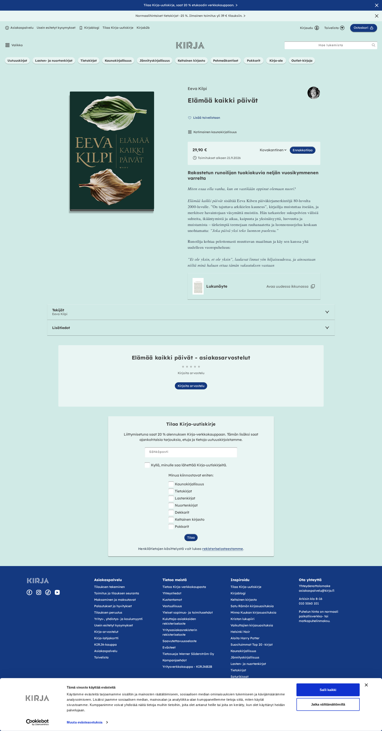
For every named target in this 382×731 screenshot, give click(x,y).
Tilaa (191, 538)
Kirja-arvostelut (106, 632)
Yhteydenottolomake (314, 586)
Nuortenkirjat (186, 505)
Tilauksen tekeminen (109, 587)
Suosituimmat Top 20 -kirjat (252, 645)
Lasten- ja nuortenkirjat (248, 664)
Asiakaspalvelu (21, 28)
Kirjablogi (91, 28)
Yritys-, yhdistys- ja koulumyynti (118, 619)
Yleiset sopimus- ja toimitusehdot (187, 612)
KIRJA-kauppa (105, 645)
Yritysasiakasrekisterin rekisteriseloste (179, 632)
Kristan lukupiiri (242, 619)
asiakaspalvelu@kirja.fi (316, 591)
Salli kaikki (328, 690)
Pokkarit (182, 526)
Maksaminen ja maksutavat (115, 600)
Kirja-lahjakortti (106, 638)
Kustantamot (172, 600)
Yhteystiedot (171, 593)
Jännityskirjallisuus (245, 657)
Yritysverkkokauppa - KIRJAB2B (187, 667)
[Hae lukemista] (373, 45)
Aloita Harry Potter (245, 638)
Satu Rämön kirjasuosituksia (252, 606)
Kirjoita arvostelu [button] (191, 386)
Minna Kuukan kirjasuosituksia (253, 612)
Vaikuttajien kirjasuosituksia (252, 625)
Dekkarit (182, 512)
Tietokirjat (183, 491)
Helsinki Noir (240, 632)
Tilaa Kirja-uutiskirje (118, 28)
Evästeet (169, 647)
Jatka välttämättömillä (328, 704)
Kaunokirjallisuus (189, 484)
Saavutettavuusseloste (179, 641)
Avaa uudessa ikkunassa (287, 286)
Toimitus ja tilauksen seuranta (116, 593)
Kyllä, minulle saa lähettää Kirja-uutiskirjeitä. (189, 465)
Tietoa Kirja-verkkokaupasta (184, 587)
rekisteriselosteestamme (222, 549)
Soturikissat (239, 677)
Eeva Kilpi (197, 88)
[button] (14, 45)
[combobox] (331, 45)
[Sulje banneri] (366, 685)
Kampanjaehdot (174, 660)
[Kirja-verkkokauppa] (38, 580)
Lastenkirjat (185, 498)
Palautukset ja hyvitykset (113, 606)
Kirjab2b (143, 28)
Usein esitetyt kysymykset (56, 28)
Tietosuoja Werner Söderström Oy (188, 654)
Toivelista (101, 657)
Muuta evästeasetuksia (84, 722)
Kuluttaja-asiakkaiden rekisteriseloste (179, 621)
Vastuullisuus (172, 606)
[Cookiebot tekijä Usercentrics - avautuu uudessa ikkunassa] (37, 722)
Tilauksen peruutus (108, 612)
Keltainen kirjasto (189, 519)
